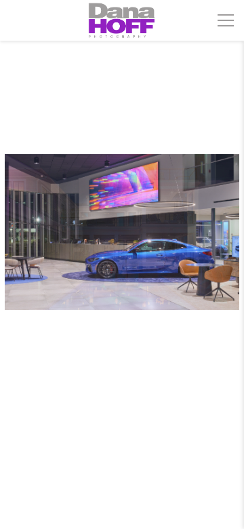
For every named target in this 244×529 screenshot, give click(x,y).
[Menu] (225, 20)
